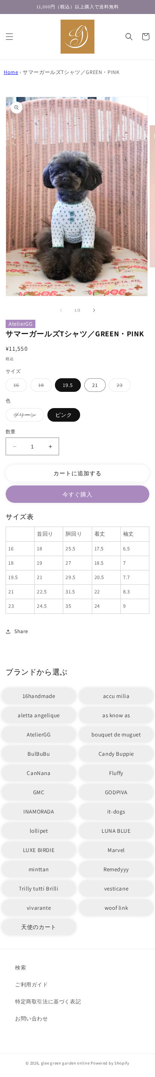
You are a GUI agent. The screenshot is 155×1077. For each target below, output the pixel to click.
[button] (9, 36)
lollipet (39, 830)
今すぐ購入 (77, 494)
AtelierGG (20, 323)
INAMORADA (38, 811)
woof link (116, 907)
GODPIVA (116, 792)
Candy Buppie (116, 753)
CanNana (38, 773)
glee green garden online (65, 1063)
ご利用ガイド (31, 984)
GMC (39, 792)
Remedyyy (116, 869)
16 (19, 386)
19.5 (68, 385)
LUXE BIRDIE (39, 850)
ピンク (63, 414)
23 (122, 386)
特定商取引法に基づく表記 (48, 1001)
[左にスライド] (61, 310)
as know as (116, 715)
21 (95, 385)
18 (43, 386)
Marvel (116, 850)
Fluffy (116, 773)
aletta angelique (39, 715)
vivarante (39, 907)
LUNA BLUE (116, 830)
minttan (39, 869)
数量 (11, 431)
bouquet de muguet (116, 734)
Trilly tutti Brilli (38, 888)
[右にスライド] (94, 310)
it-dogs (116, 811)
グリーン (27, 416)
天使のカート (38, 927)
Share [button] (21, 631)
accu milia (116, 696)
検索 (20, 967)
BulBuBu (38, 753)
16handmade (39, 696)
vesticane (116, 888)
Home (11, 72)
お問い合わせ (31, 1018)
